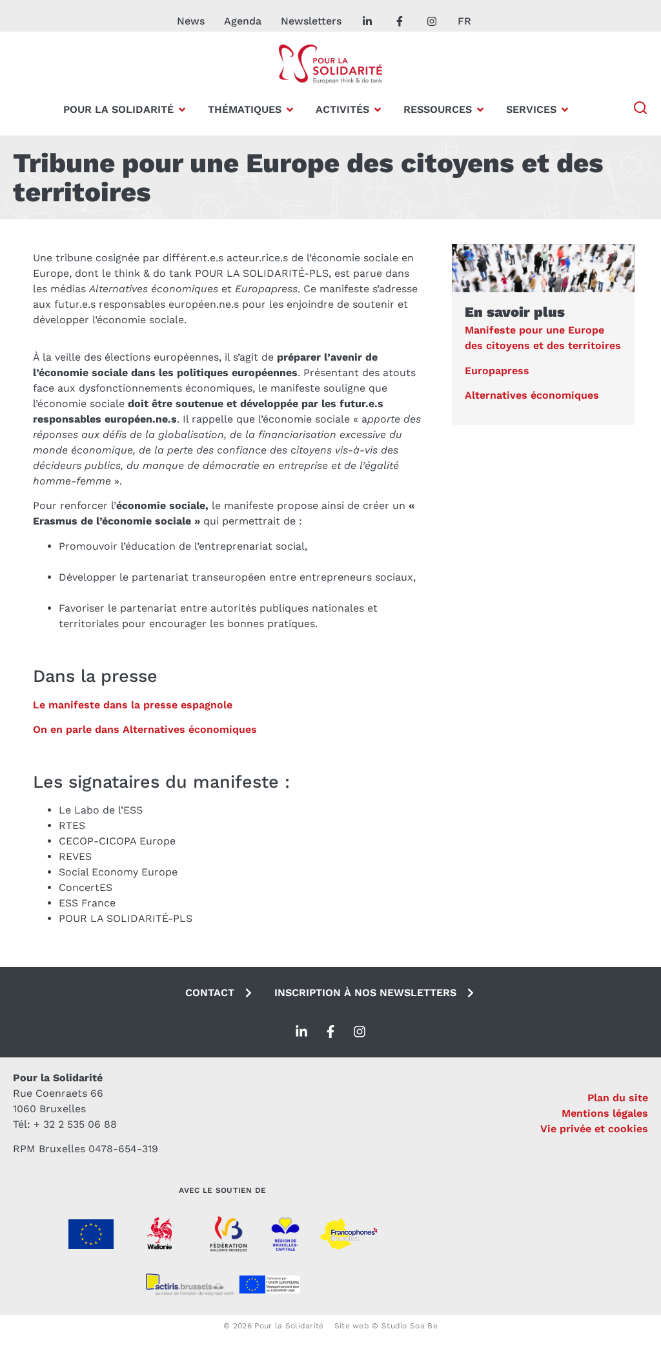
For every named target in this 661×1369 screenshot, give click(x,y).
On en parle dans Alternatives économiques (145, 729)
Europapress (497, 371)
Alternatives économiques (532, 395)
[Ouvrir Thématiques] (290, 109)
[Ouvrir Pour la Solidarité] (182, 109)
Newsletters (311, 21)
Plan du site (617, 1098)
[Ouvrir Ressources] (480, 109)
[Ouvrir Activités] (377, 109)
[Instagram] (359, 1031)
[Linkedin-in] (301, 1031)
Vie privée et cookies (594, 1129)
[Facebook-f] (330, 1031)
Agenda (242, 21)
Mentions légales (605, 1113)
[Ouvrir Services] (565, 109)
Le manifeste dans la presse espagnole (132, 705)
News (191, 21)
